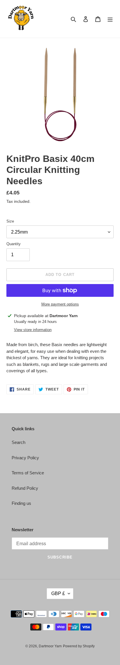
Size (10, 221)
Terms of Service (28, 472)
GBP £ (58, 593)
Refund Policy (25, 488)
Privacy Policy (25, 457)
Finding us (21, 503)
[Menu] (110, 19)
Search (18, 442)
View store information (33, 330)
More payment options (60, 304)
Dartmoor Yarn (50, 646)
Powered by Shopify (79, 646)
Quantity (13, 244)
